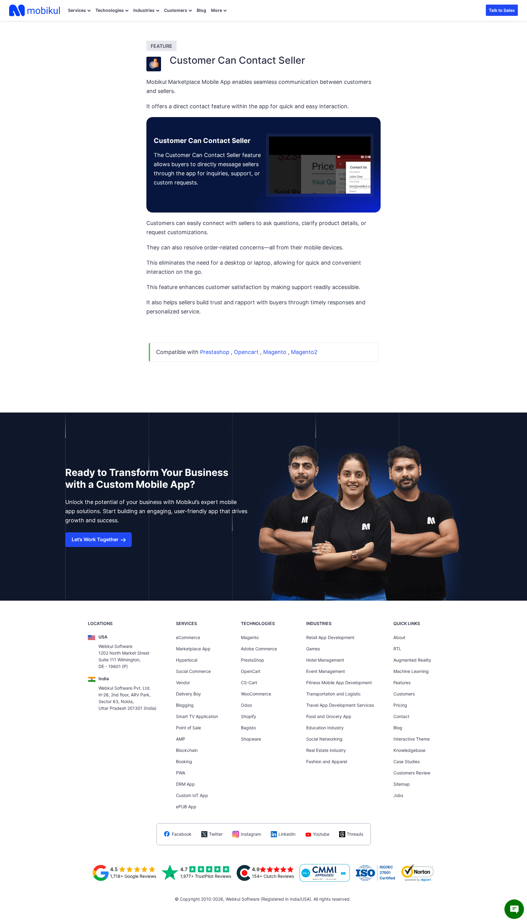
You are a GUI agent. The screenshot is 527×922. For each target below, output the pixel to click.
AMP (180, 739)
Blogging (185, 705)
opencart (246, 352)
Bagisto (248, 727)
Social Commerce (193, 671)
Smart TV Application (197, 716)
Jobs (398, 795)
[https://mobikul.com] (35, 10)
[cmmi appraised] (324, 873)
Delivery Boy (188, 693)
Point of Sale (188, 727)
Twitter (216, 834)
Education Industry (325, 727)
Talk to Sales (502, 10)
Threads (355, 834)
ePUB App (186, 806)
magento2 (304, 352)
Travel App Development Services (340, 705)
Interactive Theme (411, 739)
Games (313, 648)
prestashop (214, 352)
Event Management (325, 671)
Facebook (182, 834)
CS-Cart (249, 682)
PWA (180, 772)
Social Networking (324, 739)
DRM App (185, 784)
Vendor (183, 682)
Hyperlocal (186, 660)
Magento (250, 637)
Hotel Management (325, 660)
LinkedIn (287, 834)
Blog (201, 10)
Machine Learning (411, 671)
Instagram (251, 834)
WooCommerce (256, 693)
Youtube (321, 834)
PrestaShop (252, 660)
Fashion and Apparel (326, 761)
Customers (175, 10)
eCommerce (188, 637)
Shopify (248, 716)
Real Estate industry (326, 750)
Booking (184, 761)
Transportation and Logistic (333, 693)
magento (274, 352)
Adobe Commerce (259, 648)
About (399, 637)
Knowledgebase (409, 750)
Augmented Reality (412, 660)
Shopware (251, 739)
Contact (401, 716)
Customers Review (411, 772)
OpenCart (250, 671)
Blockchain (187, 750)
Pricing (400, 705)
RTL (397, 648)
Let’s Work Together (95, 539)
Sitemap (401, 784)
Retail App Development (330, 637)
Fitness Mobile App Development (339, 682)
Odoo (246, 705)
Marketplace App (193, 648)
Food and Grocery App (328, 716)
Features (401, 682)
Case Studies (406, 761)
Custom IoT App (192, 795)
